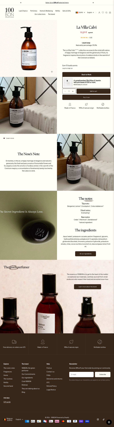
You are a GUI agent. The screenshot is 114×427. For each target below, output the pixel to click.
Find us (49, 368)
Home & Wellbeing (46, 11)
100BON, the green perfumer (28, 369)
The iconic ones (9, 368)
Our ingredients (27, 378)
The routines (8, 379)
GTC (48, 382)
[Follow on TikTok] (104, 419)
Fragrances (8, 372)
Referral (25, 385)
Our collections (40, 14)
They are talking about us (31, 389)
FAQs (48, 375)
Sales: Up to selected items (57, 2)
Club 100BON (26, 381)
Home (6, 375)
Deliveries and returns (54, 379)
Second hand (8, 386)
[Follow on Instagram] (98, 419)
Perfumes (33, 11)
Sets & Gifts (67, 11)
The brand (51, 14)
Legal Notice (51, 390)
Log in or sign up (67, 68)
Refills (57, 11)
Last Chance (23, 11)
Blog (23, 392)
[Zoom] (52, 72)
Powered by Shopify (62, 417)
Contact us (50, 372)
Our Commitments (28, 374)
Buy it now (86, 97)
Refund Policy (52, 386)
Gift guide (7, 402)
